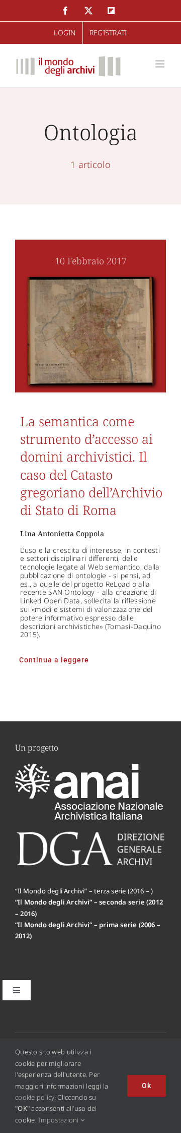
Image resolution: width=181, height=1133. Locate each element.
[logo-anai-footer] (90, 768)
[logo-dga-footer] (90, 834)
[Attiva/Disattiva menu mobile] (160, 64)
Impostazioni (59, 1119)
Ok (146, 1086)
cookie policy (34, 1097)
